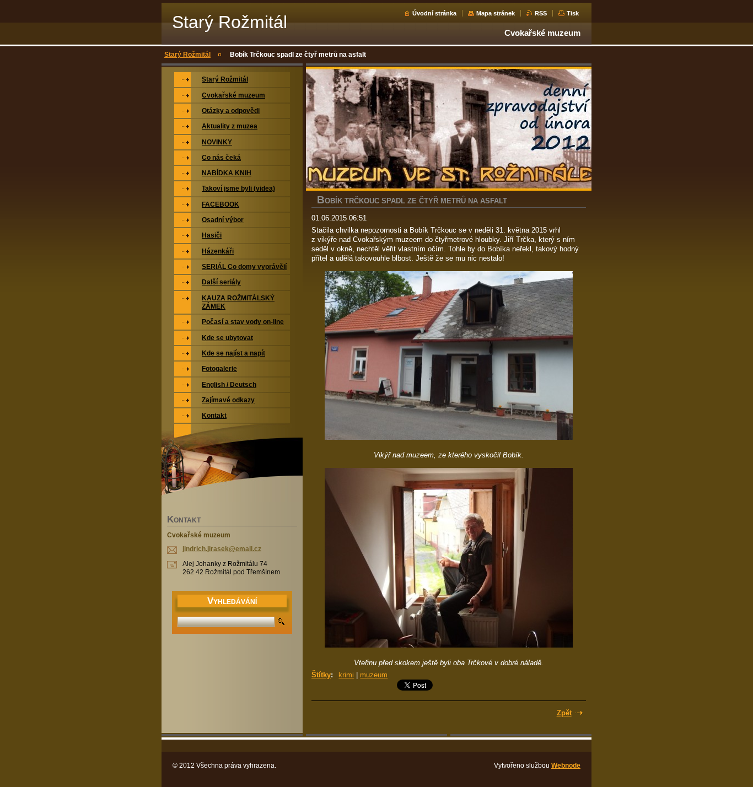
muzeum (374, 675)
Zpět (564, 713)
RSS (541, 13)
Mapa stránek (495, 13)
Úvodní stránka (434, 13)
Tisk (573, 13)
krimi (346, 675)
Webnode (565, 765)
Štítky (321, 675)
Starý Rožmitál (187, 54)
